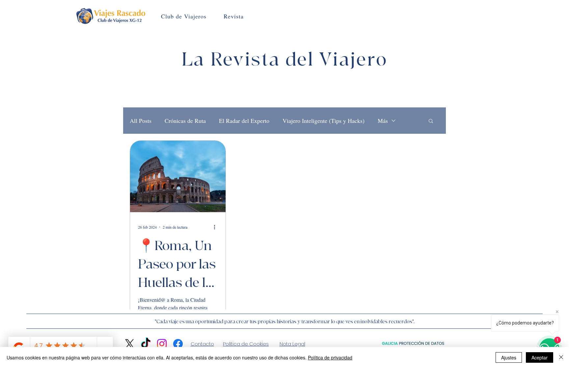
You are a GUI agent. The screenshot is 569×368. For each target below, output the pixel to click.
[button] (431, 121)
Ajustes (508, 357)
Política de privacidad (330, 357)
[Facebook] (178, 343)
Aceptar (539, 357)
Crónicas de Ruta (185, 120)
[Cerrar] (561, 357)
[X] (129, 343)
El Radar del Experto (244, 120)
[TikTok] (145, 343)
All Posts (140, 120)
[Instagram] (161, 343)
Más (383, 120)
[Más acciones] (217, 227)
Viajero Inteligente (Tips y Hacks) (324, 120)
